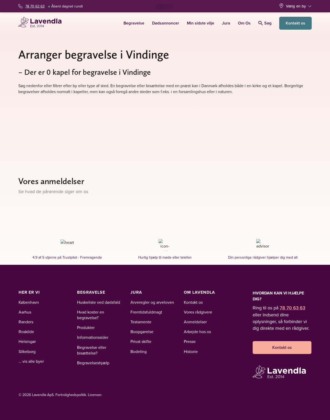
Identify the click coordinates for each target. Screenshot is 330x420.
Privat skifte (140, 341)
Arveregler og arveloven (152, 302)
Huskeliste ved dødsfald (98, 302)
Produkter (86, 327)
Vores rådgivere (198, 312)
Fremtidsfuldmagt (146, 312)
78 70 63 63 (35, 6)
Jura (226, 23)
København (29, 302)
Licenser (94, 394)
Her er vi (29, 292)
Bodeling (138, 351)
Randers (26, 322)
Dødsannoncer (165, 23)
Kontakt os (295, 23)
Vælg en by (296, 6)
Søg (267, 23)
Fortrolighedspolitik (70, 394)
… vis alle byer (31, 361)
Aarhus (25, 312)
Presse (190, 341)
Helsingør (27, 341)
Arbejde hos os (197, 331)
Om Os (244, 23)
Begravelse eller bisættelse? (91, 350)
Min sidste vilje (200, 23)
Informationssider (92, 337)
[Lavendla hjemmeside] (42, 23)
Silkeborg (27, 351)
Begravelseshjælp (93, 363)
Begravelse (133, 23)
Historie (191, 351)
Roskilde (26, 331)
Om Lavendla (199, 292)
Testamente (140, 322)
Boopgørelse (141, 331)
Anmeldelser (195, 322)
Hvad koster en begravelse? (90, 314)
